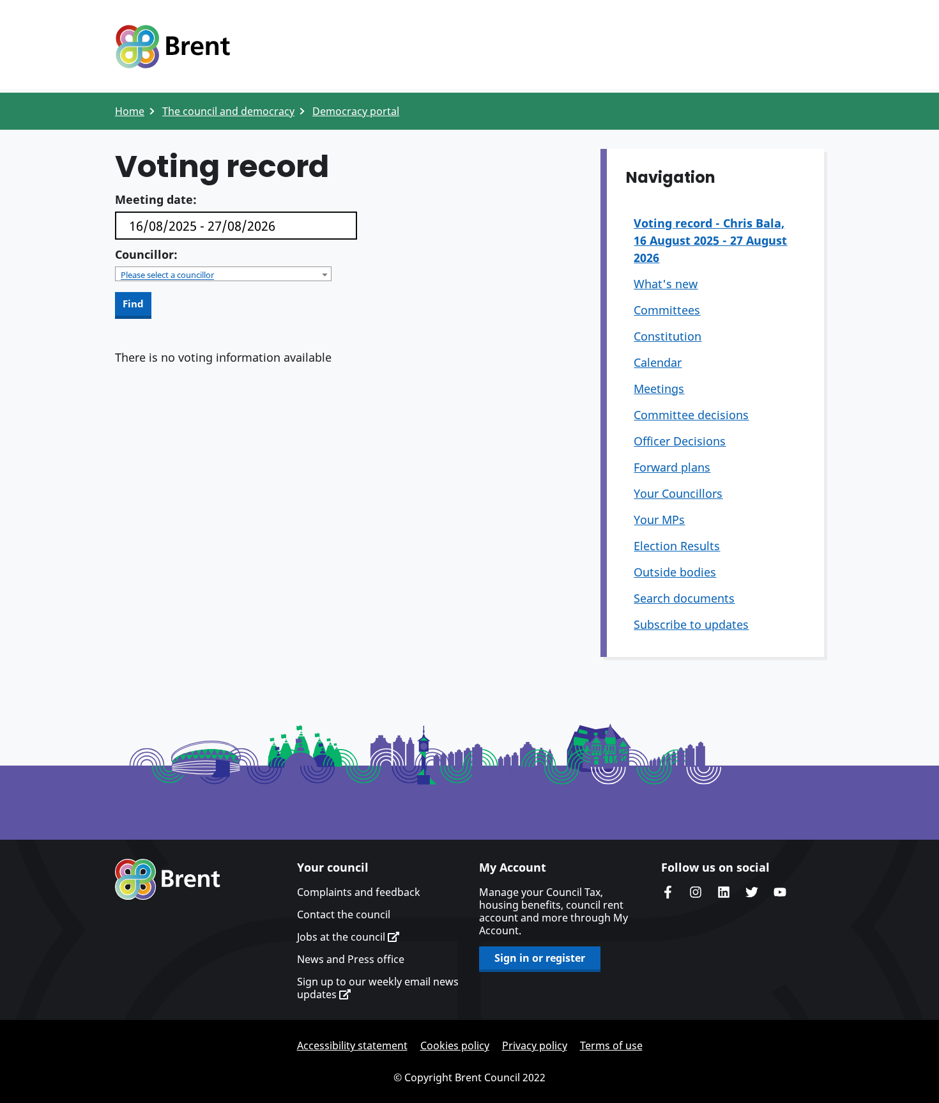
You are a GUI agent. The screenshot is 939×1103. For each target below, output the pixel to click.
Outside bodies (675, 572)
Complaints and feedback (358, 892)
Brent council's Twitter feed (751, 892)
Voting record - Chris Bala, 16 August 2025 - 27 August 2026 (710, 240)
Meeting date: (156, 199)
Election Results (677, 545)
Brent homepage (167, 879)
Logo (172, 46)
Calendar (658, 362)
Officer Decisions (680, 441)
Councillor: (146, 254)
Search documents (684, 598)
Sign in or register (539, 958)
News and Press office (350, 959)
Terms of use (611, 1045)
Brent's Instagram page (695, 892)
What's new (666, 283)
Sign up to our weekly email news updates (378, 988)
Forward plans (672, 467)
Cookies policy (454, 1045)
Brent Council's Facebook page (667, 892)
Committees (667, 310)
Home (129, 111)
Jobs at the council (342, 936)
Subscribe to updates (691, 624)
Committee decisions (691, 414)
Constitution (667, 336)
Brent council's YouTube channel (780, 892)
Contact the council (343, 914)
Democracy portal (355, 111)
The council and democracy (228, 111)
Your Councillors (678, 493)
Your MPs (659, 519)
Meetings (659, 388)
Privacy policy (534, 1045)
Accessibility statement (352, 1045)
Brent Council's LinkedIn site (723, 892)
